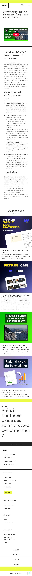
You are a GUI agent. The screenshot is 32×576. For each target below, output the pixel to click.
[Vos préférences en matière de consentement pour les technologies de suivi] (29, 573)
